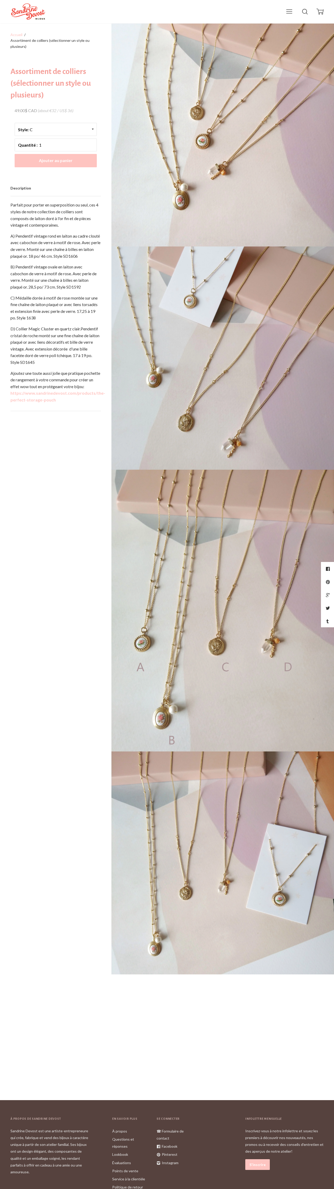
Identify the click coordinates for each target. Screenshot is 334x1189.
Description (20, 188)
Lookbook (120, 1154)
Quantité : (28, 144)
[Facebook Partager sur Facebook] (328, 568)
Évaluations (121, 1163)
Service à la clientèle (128, 1179)
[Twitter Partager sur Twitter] (328, 608)
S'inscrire (257, 1164)
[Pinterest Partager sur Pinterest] (328, 581)
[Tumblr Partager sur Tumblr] (328, 621)
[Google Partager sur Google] (328, 594)
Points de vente (125, 1171)
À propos (119, 1131)
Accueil (16, 34)
